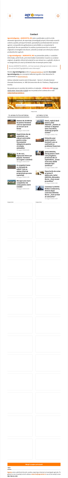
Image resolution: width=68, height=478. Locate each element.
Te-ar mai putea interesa (18, 115)
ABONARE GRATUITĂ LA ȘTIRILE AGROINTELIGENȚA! (34, 100)
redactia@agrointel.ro (15, 93)
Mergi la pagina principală (34, 464)
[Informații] (58, 15)
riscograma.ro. (23, 76)
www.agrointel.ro (37, 72)
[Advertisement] (34, 6)
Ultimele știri (42, 115)
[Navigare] (9, 15)
